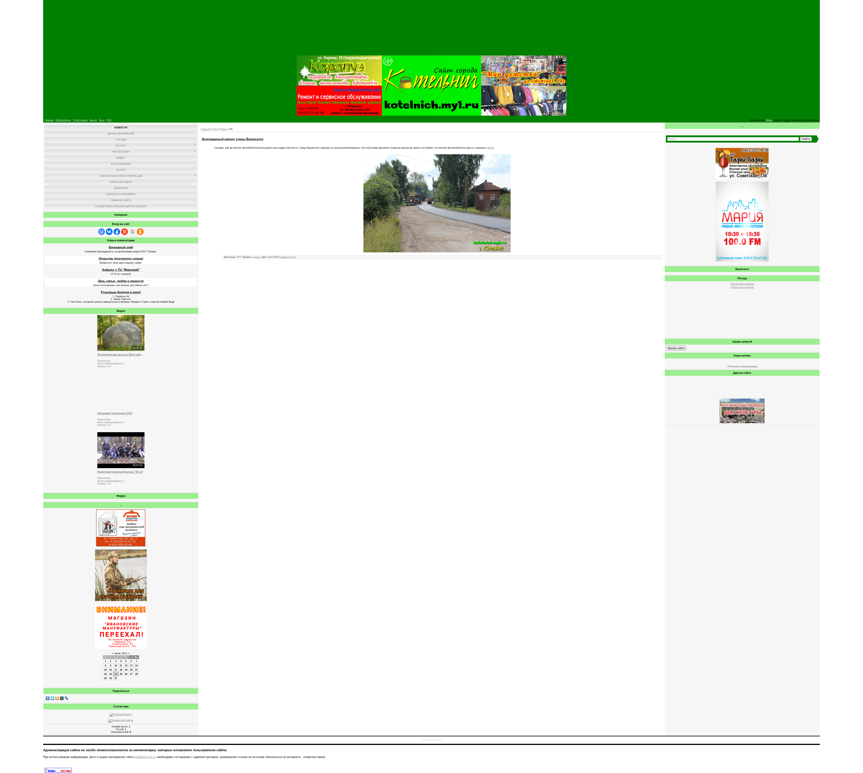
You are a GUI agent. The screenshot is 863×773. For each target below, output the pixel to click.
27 (131, 674)
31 (115, 678)
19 (126, 669)
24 (115, 674)
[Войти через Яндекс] (124, 231)
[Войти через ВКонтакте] (109, 231)
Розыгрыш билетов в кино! (121, 292)
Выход (93, 120)
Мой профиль (63, 120)
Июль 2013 (121, 653)
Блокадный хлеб (121, 247)
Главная (48, 120)
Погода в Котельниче (742, 283)
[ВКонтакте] (47, 698)
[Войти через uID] (101, 231)
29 (105, 678)
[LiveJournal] (66, 698)
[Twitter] (52, 698)
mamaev (256, 257)
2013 (215, 129)
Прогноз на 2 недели (742, 287)
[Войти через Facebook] (116, 231)
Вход (102, 120)
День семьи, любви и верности (121, 281)
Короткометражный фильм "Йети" (120, 471)
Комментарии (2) (288, 257)
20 (131, 669)
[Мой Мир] (62, 698)
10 (115, 665)
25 (121, 674)
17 (115, 669)
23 (110, 674)
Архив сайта (676, 348)
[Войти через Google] (132, 231)
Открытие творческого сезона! (121, 258)
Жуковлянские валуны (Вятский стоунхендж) (121, 354)
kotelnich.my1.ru (145, 757)
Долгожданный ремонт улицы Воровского (232, 139)
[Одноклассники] (57, 698)
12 (126, 665)
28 (136, 674)
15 (105, 669)
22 (105, 674)
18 (121, 669)
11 (121, 665)
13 (131, 665)
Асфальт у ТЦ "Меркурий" (121, 269)
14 (136, 665)
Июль (224, 129)
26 (126, 674)
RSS (109, 120)
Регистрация (80, 120)
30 (110, 678)
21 (136, 669)
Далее (490, 147)
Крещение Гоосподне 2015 (114, 413)
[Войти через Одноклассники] (140, 231)
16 (110, 669)
